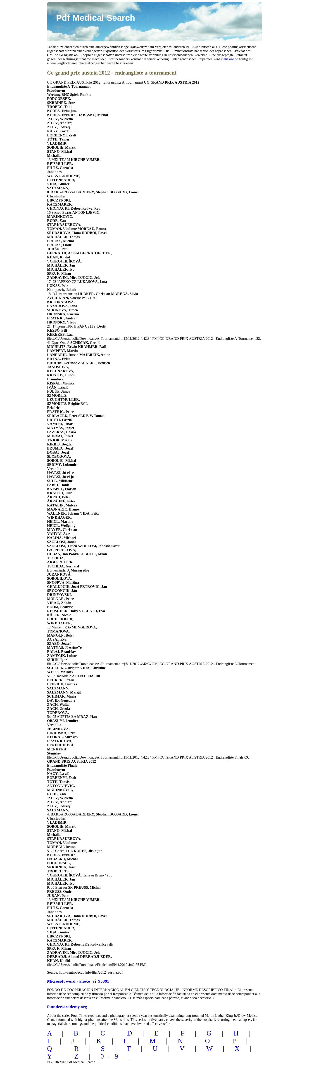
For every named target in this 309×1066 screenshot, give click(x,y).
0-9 (111, 1056)
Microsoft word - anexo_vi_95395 (78, 981)
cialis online (229, 59)
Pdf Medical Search (95, 18)
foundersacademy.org (67, 1006)
